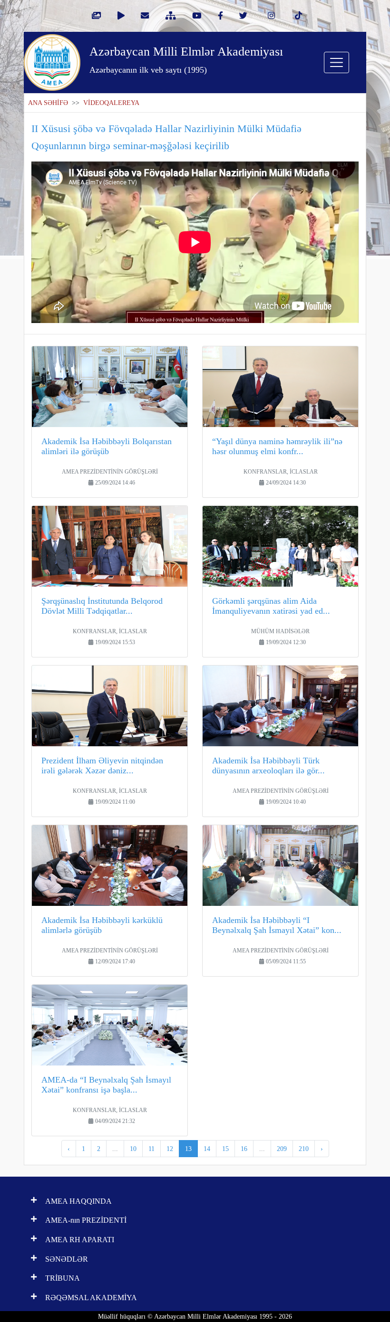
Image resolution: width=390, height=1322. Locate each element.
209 (282, 1148)
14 (207, 1148)
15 (225, 1148)
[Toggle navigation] (336, 62)
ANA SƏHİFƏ (48, 102)
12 (169, 1148)
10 (133, 1148)
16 (244, 1148)
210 (304, 1148)
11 (151, 1148)
